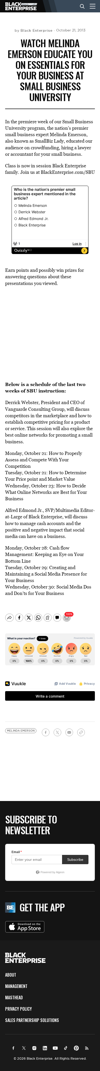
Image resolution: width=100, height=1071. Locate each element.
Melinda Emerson (21, 730)
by (33, 30)
